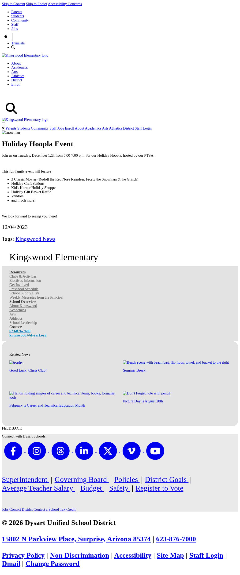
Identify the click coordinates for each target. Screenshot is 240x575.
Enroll (15, 84)
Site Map (170, 555)
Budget (92, 488)
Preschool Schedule (23, 289)
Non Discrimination (79, 555)
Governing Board (82, 479)
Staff (14, 24)
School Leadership (23, 323)
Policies (127, 479)
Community (20, 20)
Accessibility (132, 555)
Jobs (14, 29)
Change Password (53, 564)
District (16, 80)
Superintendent (25, 479)
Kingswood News (35, 239)
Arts (14, 72)
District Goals (166, 479)
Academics (19, 67)
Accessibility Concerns (65, 4)
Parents (16, 12)
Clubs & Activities (23, 276)
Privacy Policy (23, 555)
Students (17, 16)
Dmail (11, 564)
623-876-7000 (176, 539)
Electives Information (25, 280)
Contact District (21, 509)
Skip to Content (13, 4)
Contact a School (46, 509)
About (16, 63)
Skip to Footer (36, 4)
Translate (18, 43)
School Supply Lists (24, 293)
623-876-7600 (19, 331)
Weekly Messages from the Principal (36, 297)
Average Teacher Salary (38, 488)
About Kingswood (23, 306)
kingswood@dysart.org (27, 335)
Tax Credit (67, 509)
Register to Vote (159, 488)
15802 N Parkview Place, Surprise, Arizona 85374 (76, 539)
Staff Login (143, 128)
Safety (119, 488)
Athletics (17, 76)
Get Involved (19, 285)
